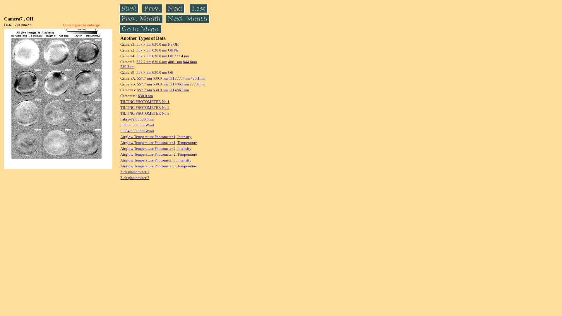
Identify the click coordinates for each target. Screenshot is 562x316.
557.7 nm (143, 44)
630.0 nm (159, 44)
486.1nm (175, 62)
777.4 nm (181, 56)
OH (176, 44)
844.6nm (190, 62)
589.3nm (127, 66)
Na (170, 44)
